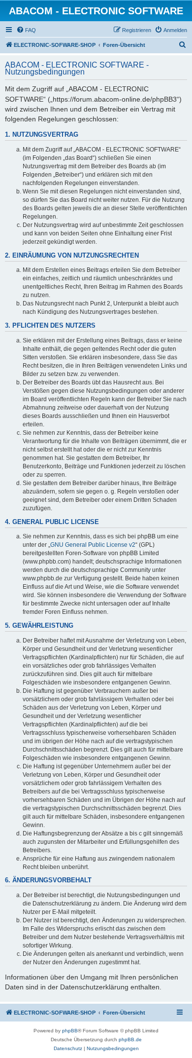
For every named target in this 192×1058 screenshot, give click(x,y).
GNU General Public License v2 (92, 544)
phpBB (70, 1030)
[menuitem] (26, 30)
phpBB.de (130, 1039)
